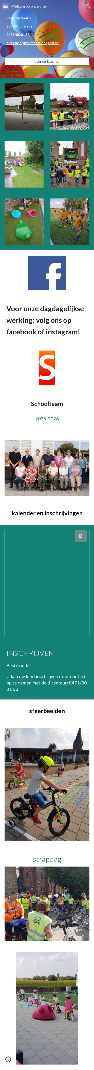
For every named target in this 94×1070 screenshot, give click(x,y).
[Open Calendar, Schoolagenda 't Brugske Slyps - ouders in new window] (81, 536)
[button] (5, 6)
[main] (47, 34)
